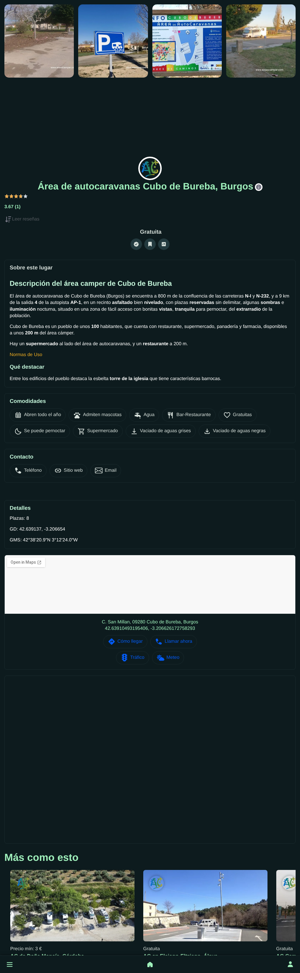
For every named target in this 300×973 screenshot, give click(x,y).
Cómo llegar (130, 641)
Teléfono (33, 470)
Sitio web (73, 470)
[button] (9, 964)
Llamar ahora (178, 641)
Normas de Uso (26, 354)
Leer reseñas (25, 219)
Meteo (172, 657)
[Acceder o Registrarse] (290, 964)
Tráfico (137, 657)
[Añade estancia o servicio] (150, 964)
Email (110, 470)
